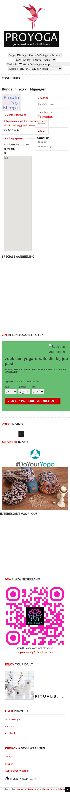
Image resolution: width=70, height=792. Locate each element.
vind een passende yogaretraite (33, 401)
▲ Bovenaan (67, 789)
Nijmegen (63, 789)
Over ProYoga (12, 719)
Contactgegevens (16, 115)
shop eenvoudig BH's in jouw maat (35, 652)
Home (20, 789)
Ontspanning (45, 146)
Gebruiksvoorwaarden (17, 770)
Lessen (41, 123)
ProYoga (31, 37)
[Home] (34, 30)
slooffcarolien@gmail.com (19, 125)
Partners (9, 726)
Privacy (9, 763)
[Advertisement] (35, 298)
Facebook (10, 733)
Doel (42, 131)
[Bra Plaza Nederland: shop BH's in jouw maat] (35, 645)
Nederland (32, 789)
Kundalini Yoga (46, 104)
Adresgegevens (15, 138)
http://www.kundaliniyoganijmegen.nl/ (25, 121)
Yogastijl (44, 98)
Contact (9, 756)
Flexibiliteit (43, 142)
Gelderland (48, 789)
